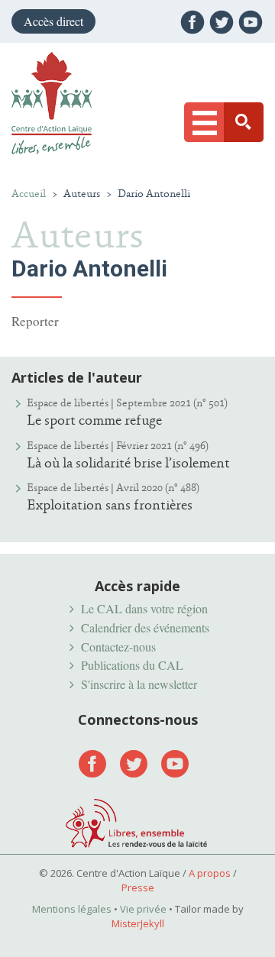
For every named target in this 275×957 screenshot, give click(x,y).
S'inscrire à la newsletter (139, 684)
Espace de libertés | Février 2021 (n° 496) (118, 445)
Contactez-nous (118, 647)
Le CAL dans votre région (144, 608)
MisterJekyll (138, 923)
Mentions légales (72, 909)
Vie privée (143, 909)
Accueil (28, 193)
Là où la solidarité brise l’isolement (128, 462)
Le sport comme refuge (94, 420)
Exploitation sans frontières (109, 504)
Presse (137, 887)
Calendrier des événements (145, 627)
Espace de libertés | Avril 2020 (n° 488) (113, 487)
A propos (210, 873)
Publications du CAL (132, 665)
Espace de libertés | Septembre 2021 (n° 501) (127, 402)
